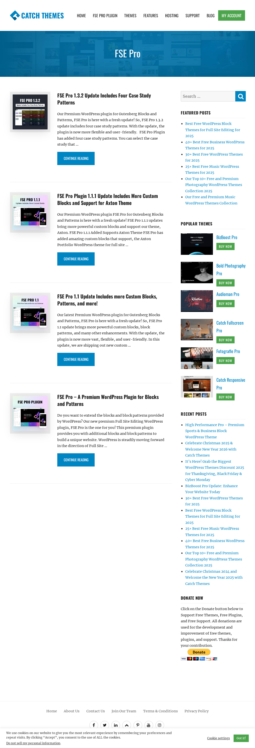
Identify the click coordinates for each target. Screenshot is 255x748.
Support (193, 15)
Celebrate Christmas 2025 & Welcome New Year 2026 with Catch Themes (210, 449)
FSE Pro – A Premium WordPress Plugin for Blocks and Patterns (108, 400)
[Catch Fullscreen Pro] (198, 329)
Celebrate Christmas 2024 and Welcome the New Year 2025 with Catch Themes (214, 577)
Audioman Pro (227, 294)
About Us (71, 711)
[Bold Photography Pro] (198, 272)
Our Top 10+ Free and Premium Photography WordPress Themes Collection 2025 (213, 185)
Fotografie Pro (228, 351)
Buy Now (225, 246)
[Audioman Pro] (198, 300)
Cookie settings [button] (218, 738)
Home (81, 15)
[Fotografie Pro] (198, 358)
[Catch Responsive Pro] (198, 386)
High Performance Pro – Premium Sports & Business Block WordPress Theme (214, 431)
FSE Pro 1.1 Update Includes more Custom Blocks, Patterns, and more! (107, 299)
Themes (130, 15)
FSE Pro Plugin (105, 15)
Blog (211, 15)
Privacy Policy (197, 711)
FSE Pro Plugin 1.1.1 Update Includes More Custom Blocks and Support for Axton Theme (107, 199)
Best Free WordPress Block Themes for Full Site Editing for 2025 (212, 129)
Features (150, 15)
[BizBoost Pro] (198, 244)
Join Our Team (124, 711)
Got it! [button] (241, 738)
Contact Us (95, 711)
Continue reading (79, 158)
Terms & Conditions (160, 711)
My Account (232, 15)
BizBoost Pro (226, 237)
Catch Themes (42, 15)
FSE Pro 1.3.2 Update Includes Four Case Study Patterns (104, 99)
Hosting (172, 15)
